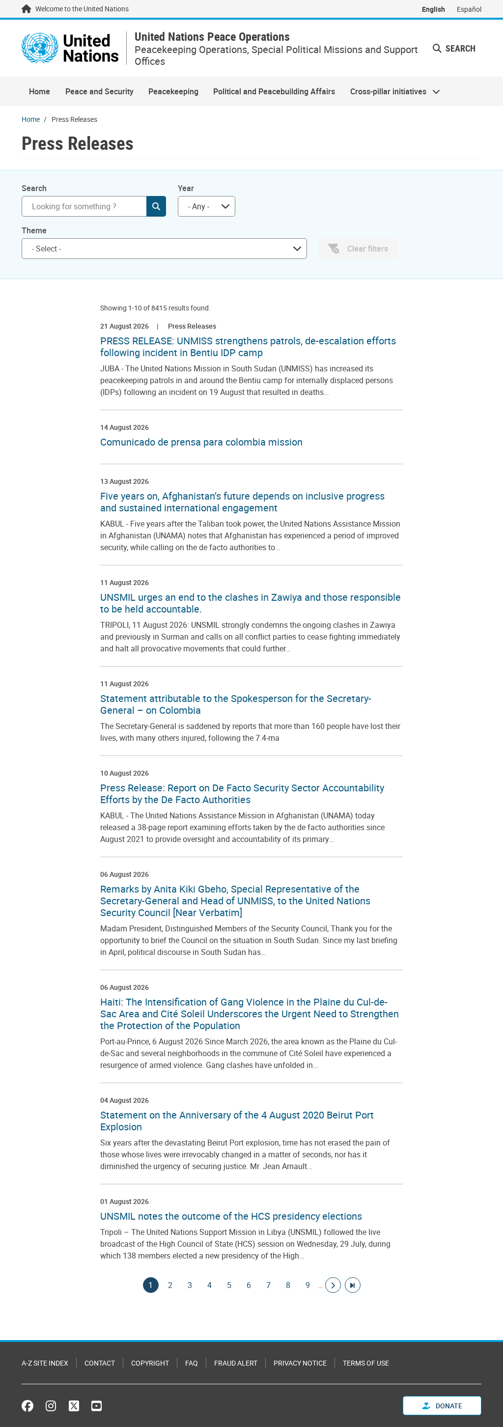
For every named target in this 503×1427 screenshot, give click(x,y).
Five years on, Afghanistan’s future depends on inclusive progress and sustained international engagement (242, 502)
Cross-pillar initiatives (384, 91)
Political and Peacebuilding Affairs (274, 91)
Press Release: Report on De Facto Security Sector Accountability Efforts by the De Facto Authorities (242, 794)
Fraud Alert (235, 1363)
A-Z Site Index (45, 1363)
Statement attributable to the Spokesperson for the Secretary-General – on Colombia (235, 704)
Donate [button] (448, 1405)
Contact (99, 1363)
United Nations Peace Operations (212, 36)
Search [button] (459, 48)
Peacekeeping (173, 91)
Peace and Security (99, 91)
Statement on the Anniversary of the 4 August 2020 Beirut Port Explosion (237, 1121)
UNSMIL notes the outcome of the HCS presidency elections (231, 1216)
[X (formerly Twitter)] (74, 1406)
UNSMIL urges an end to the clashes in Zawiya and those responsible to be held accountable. (250, 603)
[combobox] (206, 206)
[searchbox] (160, 248)
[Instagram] (51, 1406)
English (433, 9)
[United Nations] (70, 48)
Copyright (150, 1363)
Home (39, 91)
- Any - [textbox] (198, 206)
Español (469, 9)
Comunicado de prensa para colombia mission (201, 442)
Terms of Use (366, 1363)
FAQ (191, 1363)
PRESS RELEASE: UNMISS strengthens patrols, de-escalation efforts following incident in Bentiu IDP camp (248, 347)
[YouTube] (96, 1406)
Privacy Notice (300, 1363)
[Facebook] (30, 1406)
